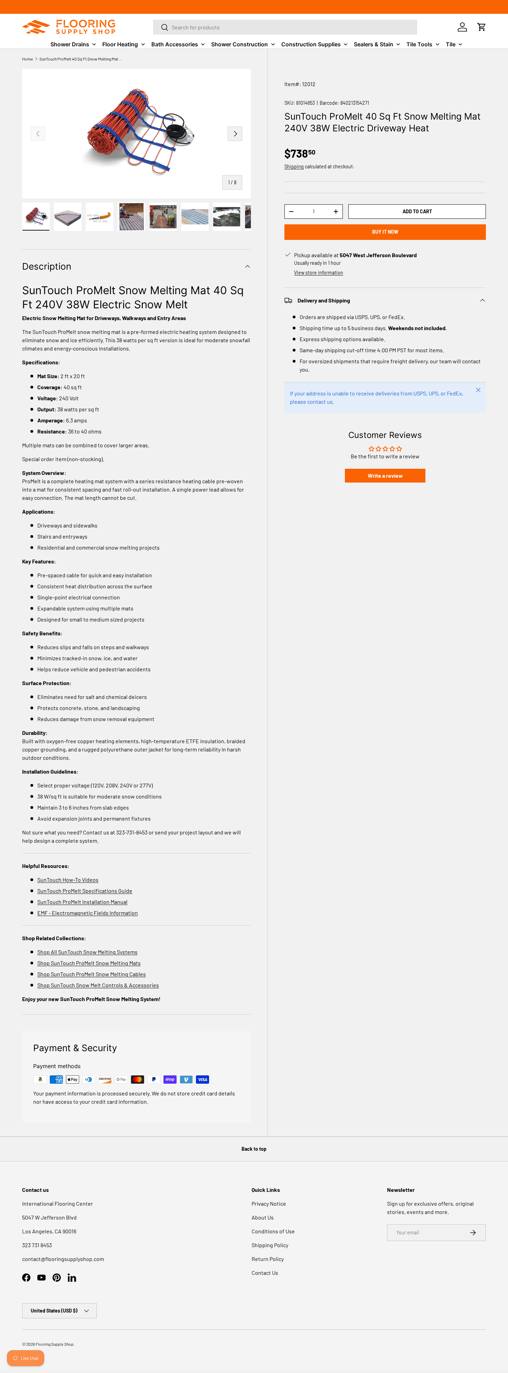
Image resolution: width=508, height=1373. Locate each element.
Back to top (254, 1149)
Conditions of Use (273, 1231)
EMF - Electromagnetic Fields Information (87, 912)
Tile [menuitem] (450, 44)
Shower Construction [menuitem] (239, 44)
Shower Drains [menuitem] (69, 44)
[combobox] (285, 27)
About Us (263, 1217)
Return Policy (268, 1258)
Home (27, 58)
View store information (318, 272)
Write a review (385, 475)
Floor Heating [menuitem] (120, 44)
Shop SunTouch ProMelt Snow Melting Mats (89, 963)
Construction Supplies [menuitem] (311, 44)
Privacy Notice (269, 1203)
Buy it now (385, 232)
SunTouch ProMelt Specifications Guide (84, 890)
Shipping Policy (270, 1245)
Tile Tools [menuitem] (419, 44)
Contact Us (265, 1272)
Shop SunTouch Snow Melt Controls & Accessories (98, 985)
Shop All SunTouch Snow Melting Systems (87, 952)
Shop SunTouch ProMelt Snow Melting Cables (91, 974)
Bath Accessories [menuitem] (174, 44)
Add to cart (417, 211)
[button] (481, 27)
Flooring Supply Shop (55, 1344)
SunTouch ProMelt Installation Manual (82, 901)
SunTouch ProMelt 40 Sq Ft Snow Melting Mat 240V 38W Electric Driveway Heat (80, 58)
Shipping (294, 166)
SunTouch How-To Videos (67, 879)
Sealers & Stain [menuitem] (373, 44)
